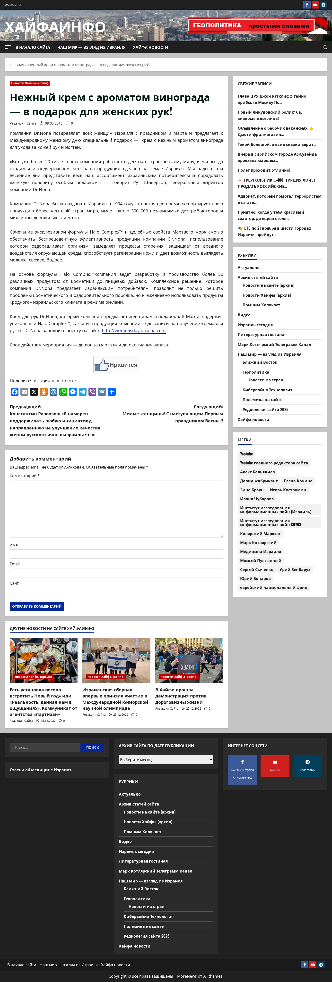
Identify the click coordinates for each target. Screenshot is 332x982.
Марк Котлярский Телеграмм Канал (274, 344)
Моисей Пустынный (260, 560)
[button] (8, 47)
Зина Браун (252, 490)
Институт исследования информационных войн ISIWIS (270, 522)
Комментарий (25, 475)
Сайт (14, 583)
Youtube (246, 454)
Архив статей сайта (258, 277)
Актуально (249, 267)
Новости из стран (265, 380)
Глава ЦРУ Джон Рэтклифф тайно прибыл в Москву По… (272, 99)
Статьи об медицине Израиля (40, 769)
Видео (244, 315)
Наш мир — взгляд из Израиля (91, 47)
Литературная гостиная (262, 334)
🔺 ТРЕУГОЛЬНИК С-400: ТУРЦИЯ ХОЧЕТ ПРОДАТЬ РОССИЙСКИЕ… (277, 183)
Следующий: (172, 413)
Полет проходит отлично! (264, 170)
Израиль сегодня (255, 324)
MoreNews (187, 976)
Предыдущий (55, 420)
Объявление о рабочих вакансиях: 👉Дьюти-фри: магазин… (276, 131)
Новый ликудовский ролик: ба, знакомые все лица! (270, 115)
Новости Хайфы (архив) (29, 83)
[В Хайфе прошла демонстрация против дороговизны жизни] (189, 660)
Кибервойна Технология (267, 390)
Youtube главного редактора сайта (274, 463)
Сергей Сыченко (256, 569)
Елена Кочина (298, 481)
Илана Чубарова (257, 499)
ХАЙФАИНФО (55, 25)
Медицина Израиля (260, 551)
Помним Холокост (261, 305)
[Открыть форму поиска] (325, 47)
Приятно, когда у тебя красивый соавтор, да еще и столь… (271, 215)
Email (15, 564)
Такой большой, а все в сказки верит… (277, 144)
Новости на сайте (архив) (268, 285)
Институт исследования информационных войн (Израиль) (275, 509)
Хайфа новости (150, 47)
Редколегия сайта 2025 (265, 409)
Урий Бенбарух (295, 569)
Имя (14, 545)
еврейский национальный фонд (273, 587)
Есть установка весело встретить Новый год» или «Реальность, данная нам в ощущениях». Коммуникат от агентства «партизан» (43, 701)
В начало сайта (33, 47)
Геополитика (256, 372)
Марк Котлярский (258, 542)
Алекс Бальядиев (257, 472)
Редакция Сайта (23, 123)
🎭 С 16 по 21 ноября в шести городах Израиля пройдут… (274, 231)
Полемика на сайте (262, 400)
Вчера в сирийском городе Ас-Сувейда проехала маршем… (277, 157)
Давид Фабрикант (259, 481)
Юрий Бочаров (255, 578)
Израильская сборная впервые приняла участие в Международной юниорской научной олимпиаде (115, 698)
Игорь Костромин (288, 490)
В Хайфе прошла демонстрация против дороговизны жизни (181, 695)
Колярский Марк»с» (260, 533)
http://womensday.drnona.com (134, 330)
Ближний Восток (260, 362)
